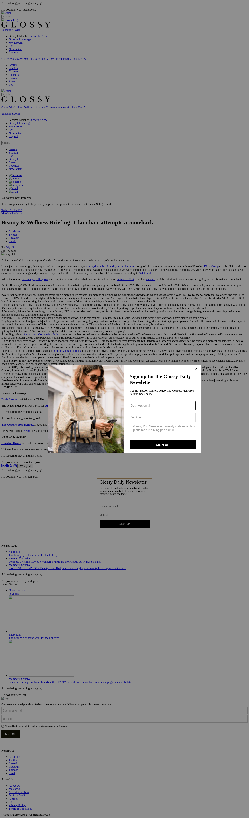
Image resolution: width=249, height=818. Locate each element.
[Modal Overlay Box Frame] (124, 409)
